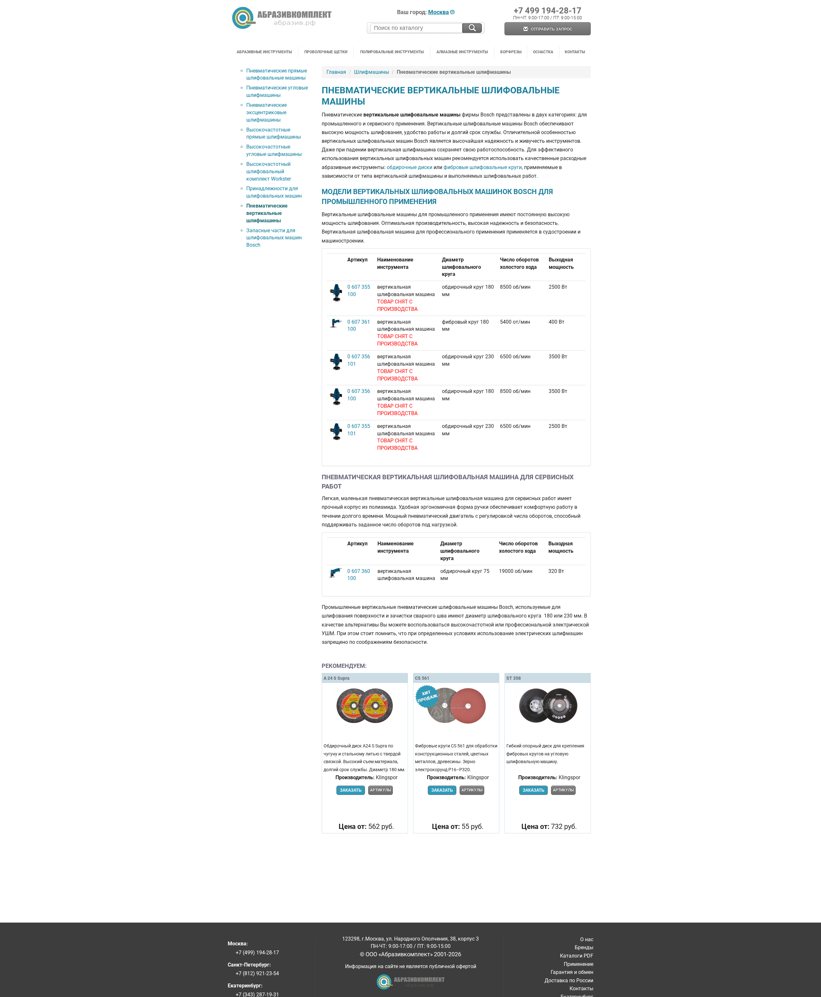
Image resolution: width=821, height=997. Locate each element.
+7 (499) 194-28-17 (257, 953)
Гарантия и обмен (572, 972)
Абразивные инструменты (264, 52)
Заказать (350, 790)
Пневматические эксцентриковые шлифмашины (266, 112)
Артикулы (380, 790)
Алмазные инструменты (462, 52)
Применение (578, 964)
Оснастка (543, 52)
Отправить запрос (551, 29)
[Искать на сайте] (472, 28)
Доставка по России (569, 980)
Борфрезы (510, 52)
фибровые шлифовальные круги (483, 167)
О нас (586, 939)
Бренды (584, 947)
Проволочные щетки (325, 52)
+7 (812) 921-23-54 (257, 973)
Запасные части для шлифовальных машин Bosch (274, 237)
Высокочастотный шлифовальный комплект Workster (268, 171)
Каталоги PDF (576, 956)
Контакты (575, 52)
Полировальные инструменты (392, 52)
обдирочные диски (409, 167)
